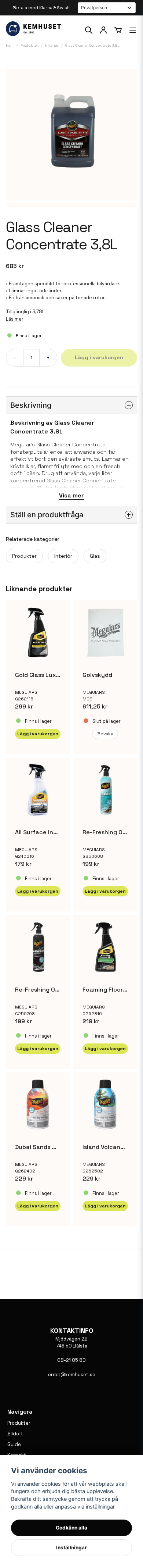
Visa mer (71, 495)
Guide (14, 1444)
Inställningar (71, 1547)
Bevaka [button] (105, 734)
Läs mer (14, 319)
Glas (95, 556)
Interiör (63, 556)
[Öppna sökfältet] (88, 30)
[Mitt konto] (103, 30)
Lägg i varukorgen (37, 734)
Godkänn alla (71, 1528)
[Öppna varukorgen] (118, 30)
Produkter (24, 556)
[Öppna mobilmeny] (132, 30)
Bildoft (15, 1434)
